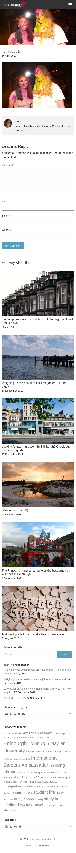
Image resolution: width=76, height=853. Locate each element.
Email (6, 215)
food (62, 752)
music (7, 777)
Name (6, 201)
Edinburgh (15, 743)
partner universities (21, 782)
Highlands (8, 759)
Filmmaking (54, 751)
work (14, 810)
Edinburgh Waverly (34, 752)
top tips (26, 805)
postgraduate (49, 781)
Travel (38, 805)
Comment (8, 164)
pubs (36, 786)
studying (39, 800)
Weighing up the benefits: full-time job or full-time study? (35, 679)
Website (6, 229)
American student (37, 733)
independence (19, 759)
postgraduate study (18, 786)
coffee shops (33, 737)
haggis (67, 752)
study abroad (24, 799)
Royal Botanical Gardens (52, 786)
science (68, 787)
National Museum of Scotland (29, 777)
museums (58, 772)
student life (44, 792)
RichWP (47, 846)
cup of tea (44, 738)
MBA (19, 772)
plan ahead (35, 781)
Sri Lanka (28, 793)
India (27, 759)
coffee (22, 737)
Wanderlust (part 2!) (15, 698)
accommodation (13, 733)
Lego (52, 765)
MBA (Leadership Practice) (36, 772)
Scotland (7, 793)
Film (45, 751)
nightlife (54, 777)
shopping (17, 792)
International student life (42, 839)
